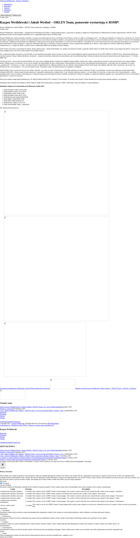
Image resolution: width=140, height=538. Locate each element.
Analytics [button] (3, 520)
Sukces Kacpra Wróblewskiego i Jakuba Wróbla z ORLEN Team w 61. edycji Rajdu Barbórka (30, 407)
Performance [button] (4, 514)
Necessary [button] (3, 481)
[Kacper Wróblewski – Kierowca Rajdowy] (14, 1)
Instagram (3, 412)
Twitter (2, 418)
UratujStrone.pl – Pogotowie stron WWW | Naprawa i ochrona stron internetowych (27, 425)
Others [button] (2, 531)
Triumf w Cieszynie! (6, 409)
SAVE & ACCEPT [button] (6, 537)
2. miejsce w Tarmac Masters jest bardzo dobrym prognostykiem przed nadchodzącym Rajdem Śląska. (33, 458)
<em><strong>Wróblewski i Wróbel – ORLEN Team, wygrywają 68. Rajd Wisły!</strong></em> (32, 410)
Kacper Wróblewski (18, 423)
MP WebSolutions (53, 423)
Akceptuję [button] (88, 461)
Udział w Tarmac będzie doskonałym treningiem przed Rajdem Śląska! (23, 459)
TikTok (2, 416)
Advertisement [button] (4, 525)
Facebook (3, 414)
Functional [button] (3, 508)
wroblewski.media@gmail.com (10, 422)
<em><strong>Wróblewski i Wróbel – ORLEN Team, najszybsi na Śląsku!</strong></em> (29, 456)
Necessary (5, 483)
